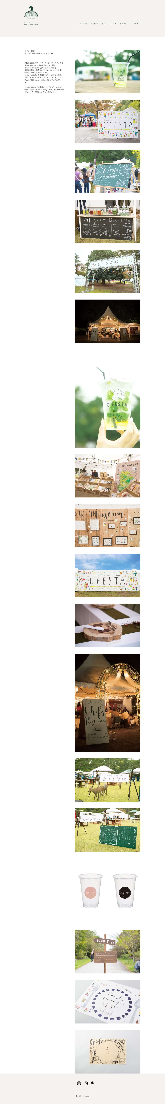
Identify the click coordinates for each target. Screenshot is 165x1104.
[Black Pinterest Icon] (92, 1083)
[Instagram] (85, 1083)
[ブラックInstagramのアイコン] (79, 1083)
